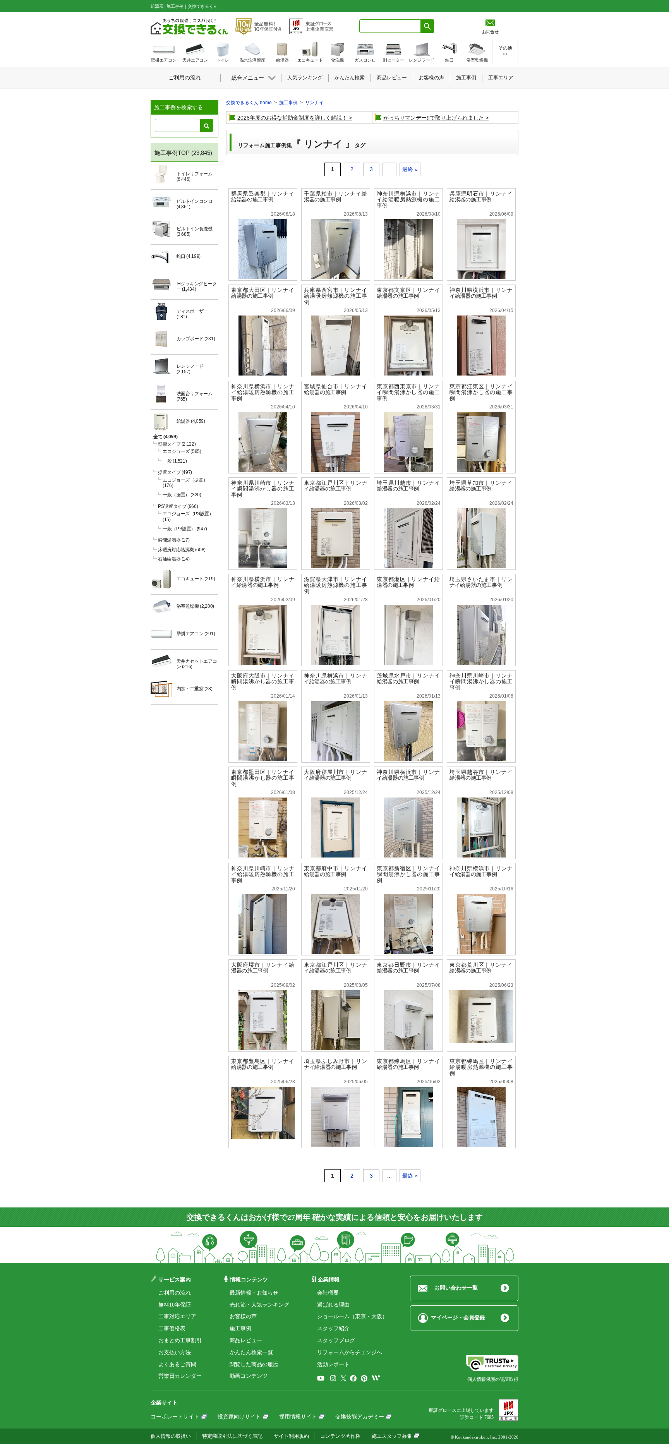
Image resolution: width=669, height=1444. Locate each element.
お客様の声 (243, 1316)
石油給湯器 (173, 559)
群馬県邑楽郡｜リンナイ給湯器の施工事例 (262, 196)
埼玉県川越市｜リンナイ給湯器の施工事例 (408, 486)
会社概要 (328, 1293)
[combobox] (390, 26)
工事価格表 (171, 1328)
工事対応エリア (177, 1316)
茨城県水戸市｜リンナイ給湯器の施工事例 (408, 678)
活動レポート (333, 1364)
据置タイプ (175, 472)
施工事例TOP (172, 152)
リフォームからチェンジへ (349, 1352)
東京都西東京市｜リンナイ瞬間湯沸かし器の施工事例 (408, 392)
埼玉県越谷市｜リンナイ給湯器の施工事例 (481, 775)
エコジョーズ (182, 451)
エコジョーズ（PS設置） (188, 516)
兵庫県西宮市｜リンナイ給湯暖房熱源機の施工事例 (335, 296)
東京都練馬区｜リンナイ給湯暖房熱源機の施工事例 (481, 1067)
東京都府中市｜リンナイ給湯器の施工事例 (335, 871)
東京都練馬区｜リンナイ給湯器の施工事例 (408, 1064)
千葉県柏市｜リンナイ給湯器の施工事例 (335, 196)
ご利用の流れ (174, 1293)
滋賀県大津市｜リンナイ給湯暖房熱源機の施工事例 (335, 585)
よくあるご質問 (177, 1364)
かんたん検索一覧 (251, 1352)
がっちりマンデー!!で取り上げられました (433, 118)
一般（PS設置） (185, 529)
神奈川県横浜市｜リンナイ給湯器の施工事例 (481, 293)
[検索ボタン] (427, 26)
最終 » (410, 169)
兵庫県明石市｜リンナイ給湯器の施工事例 (481, 196)
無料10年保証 (174, 1305)
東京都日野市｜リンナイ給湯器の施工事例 (408, 968)
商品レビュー (246, 1340)
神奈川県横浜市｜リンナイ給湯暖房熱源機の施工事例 (408, 199)
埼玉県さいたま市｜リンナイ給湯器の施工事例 (481, 582)
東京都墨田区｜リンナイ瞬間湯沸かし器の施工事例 (262, 778)
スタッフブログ (336, 1340)
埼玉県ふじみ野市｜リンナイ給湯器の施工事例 (335, 1064)
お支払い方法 (174, 1352)
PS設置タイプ (178, 506)
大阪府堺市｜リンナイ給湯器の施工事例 (262, 968)
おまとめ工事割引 (180, 1340)
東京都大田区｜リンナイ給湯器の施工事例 (262, 293)
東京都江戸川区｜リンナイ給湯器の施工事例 (335, 486)
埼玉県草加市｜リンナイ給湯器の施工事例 (481, 486)
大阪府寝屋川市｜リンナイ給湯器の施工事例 (335, 775)
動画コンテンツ (249, 1376)
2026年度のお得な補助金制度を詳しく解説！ (292, 118)
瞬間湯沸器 (173, 540)
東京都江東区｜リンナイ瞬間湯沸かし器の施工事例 (481, 392)
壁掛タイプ (177, 444)
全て (165, 436)
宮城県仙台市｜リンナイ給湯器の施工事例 (335, 389)
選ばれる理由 (333, 1305)
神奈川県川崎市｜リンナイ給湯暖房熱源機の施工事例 (262, 874)
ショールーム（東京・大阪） (352, 1316)
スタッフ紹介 (333, 1328)
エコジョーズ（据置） (185, 482)
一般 (175, 461)
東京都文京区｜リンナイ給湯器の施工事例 (408, 293)
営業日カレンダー (180, 1376)
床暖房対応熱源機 (182, 549)
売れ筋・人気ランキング (259, 1305)
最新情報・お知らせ (254, 1293)
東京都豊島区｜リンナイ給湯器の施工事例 (262, 1064)
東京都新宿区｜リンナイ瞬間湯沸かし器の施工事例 (408, 874)
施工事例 (240, 1328)
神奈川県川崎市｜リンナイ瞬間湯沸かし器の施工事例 (262, 489)
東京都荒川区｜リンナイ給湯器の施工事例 (481, 968)
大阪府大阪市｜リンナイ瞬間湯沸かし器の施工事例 (262, 681)
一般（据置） (182, 494)
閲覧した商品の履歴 (254, 1364)
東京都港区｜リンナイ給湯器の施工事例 (408, 582)
